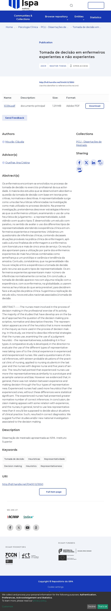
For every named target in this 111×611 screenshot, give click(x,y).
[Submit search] (71, 5)
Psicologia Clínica (28, 27)
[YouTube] (27, 527)
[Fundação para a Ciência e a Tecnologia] (22, 557)
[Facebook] (10, 527)
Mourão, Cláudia (14, 141)
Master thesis (58, 66)
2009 (43, 66)
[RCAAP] (36, 527)
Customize (7, 606)
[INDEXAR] (28, 517)
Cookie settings (55, 587)
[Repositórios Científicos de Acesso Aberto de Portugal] (13, 517)
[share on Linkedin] (93, 163)
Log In (95, 5)
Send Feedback (14, 118)
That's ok (102, 606)
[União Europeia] (69, 560)
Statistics (95, 17)
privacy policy (39, 600)
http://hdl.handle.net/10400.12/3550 (56, 82)
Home (9, 27)
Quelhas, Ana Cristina (17, 162)
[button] (81, 5)
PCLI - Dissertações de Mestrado (55, 27)
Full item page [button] (53, 492)
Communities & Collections (23, 17)
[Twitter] (19, 527)
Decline (92, 606)
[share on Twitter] (86, 163)
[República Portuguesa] (76, 553)
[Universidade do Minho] (9, 564)
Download (94, 106)
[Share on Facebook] (79, 163)
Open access (80, 66)
